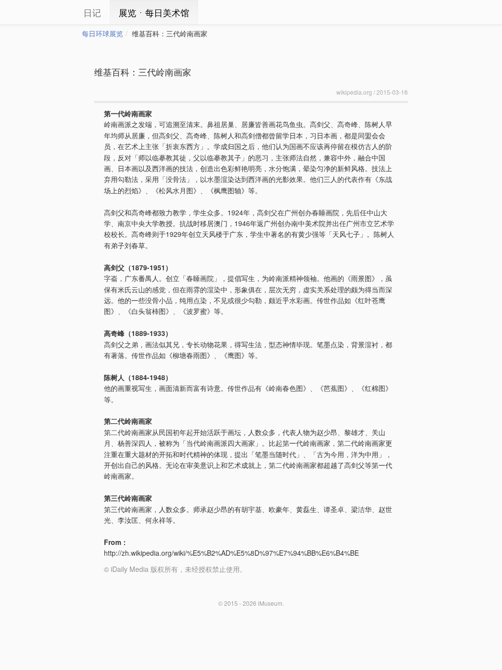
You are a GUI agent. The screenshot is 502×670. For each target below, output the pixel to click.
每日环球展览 (102, 33)
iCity (52, 12)
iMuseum (270, 603)
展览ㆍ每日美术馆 (154, 12)
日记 (92, 12)
